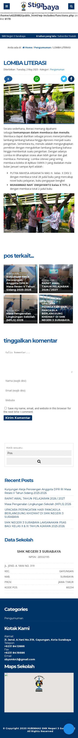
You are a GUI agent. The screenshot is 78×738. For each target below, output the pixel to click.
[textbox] (39, 639)
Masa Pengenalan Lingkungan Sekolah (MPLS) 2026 (20, 317)
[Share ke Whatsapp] (36, 79)
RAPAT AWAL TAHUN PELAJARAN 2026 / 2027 (55, 286)
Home (28, 47)
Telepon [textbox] (9, 643)
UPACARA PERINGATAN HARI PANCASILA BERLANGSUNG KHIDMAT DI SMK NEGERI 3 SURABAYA (56, 312)
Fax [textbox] (6, 649)
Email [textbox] (7, 656)
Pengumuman (42, 47)
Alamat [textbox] (8, 636)
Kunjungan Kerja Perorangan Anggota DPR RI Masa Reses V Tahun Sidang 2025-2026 (20, 283)
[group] (39, 638)
